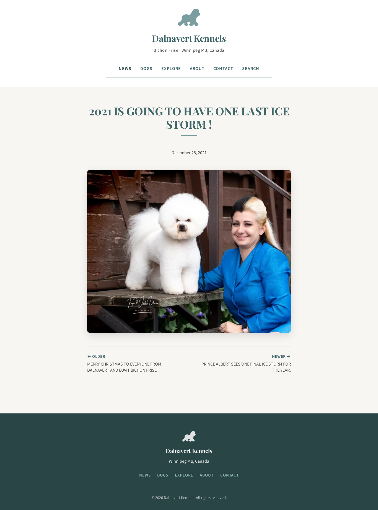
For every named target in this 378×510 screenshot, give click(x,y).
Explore (171, 69)
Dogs (146, 69)
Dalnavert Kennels (189, 38)
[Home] (189, 20)
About (197, 69)
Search (250, 69)
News (125, 69)
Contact (223, 69)
